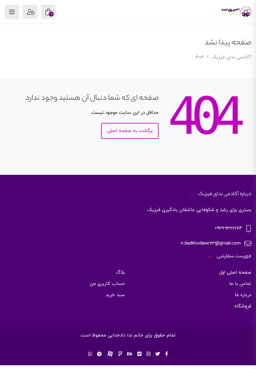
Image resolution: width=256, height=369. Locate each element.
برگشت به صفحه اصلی (130, 131)
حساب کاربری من (107, 284)
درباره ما (243, 295)
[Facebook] (166, 354)
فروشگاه (242, 306)
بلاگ (120, 272)
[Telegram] (99, 354)
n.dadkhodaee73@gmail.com (211, 243)
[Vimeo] (139, 354)
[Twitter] (157, 354)
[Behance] (129, 354)
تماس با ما (240, 284)
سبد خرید (115, 295)
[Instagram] (148, 354)
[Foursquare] (120, 354)
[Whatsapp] (90, 354)
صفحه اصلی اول (235, 272)
